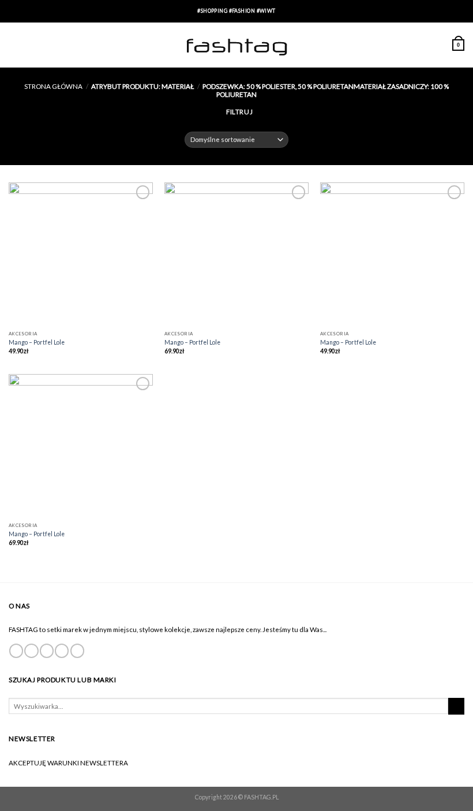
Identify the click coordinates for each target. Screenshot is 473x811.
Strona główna (53, 86)
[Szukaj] (456, 706)
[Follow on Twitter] (47, 651)
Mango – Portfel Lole (37, 342)
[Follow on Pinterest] (77, 651)
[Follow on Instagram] (31, 651)
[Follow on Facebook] (16, 651)
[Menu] (14, 45)
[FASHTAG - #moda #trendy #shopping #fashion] (236, 45)
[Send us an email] (62, 651)
